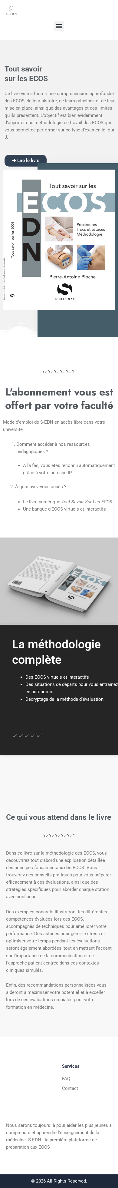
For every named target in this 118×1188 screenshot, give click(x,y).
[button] (59, 26)
